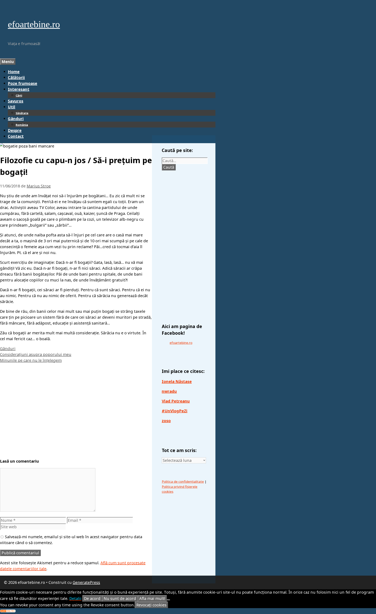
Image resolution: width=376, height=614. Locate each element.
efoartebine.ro (34, 24)
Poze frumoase (22, 83)
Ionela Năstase (177, 381)
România (22, 125)
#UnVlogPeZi (174, 410)
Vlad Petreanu (176, 401)
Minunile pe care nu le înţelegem (31, 360)
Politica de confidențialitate (183, 481)
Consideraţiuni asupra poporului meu (35, 354)
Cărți (19, 95)
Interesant (18, 89)
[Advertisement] (76, 408)
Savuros (15, 101)
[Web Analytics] (8, 611)
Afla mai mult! (152, 598)
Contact (16, 136)
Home (14, 71)
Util (11, 106)
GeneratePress (86, 582)
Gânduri (16, 118)
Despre (15, 130)
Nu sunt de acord (120, 598)
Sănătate (22, 113)
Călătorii (16, 77)
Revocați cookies (151, 605)
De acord (92, 598)
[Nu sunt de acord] (168, 599)
